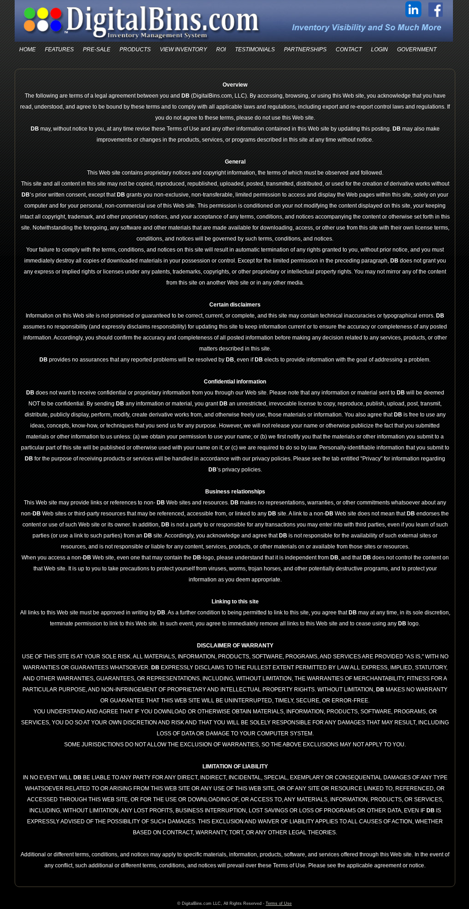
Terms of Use (279, 903)
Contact (349, 49)
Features (59, 49)
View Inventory (183, 49)
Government (416, 49)
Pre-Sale (96, 49)
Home (27, 49)
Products (135, 49)
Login (379, 49)
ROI (221, 49)
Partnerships (305, 49)
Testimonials (255, 49)
